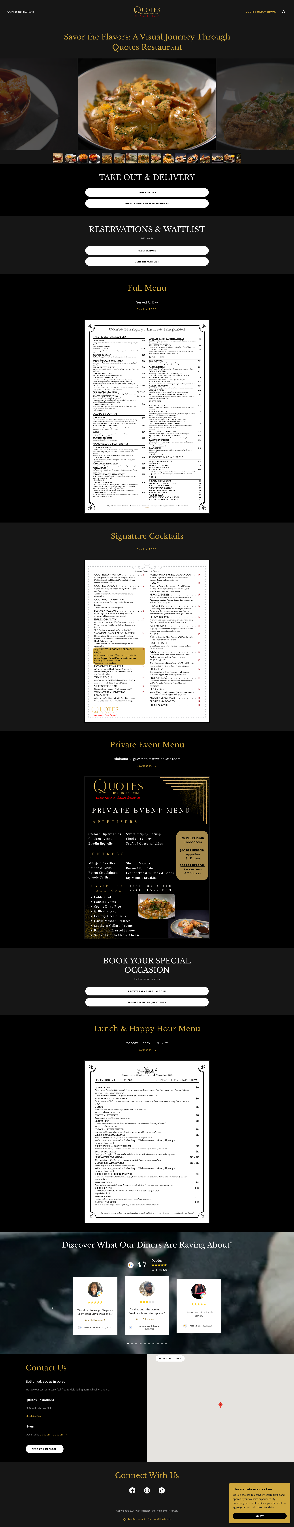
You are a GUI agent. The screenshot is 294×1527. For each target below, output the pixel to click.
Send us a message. (44, 1448)
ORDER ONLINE (147, 192)
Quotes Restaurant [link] (20, 11)
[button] (284, 12)
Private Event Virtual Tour (147, 991)
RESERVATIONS (147, 250)
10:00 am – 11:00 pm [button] (52, 1434)
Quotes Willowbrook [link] (261, 11)
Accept (260, 1516)
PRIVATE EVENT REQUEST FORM (147, 1002)
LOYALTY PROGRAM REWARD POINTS (147, 203)
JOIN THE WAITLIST (147, 261)
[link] (147, 11)
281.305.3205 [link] (33, 1416)
